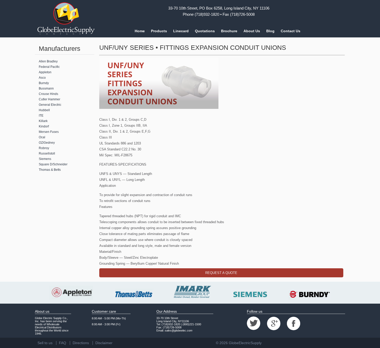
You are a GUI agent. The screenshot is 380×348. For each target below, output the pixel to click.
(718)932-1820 (207, 14)
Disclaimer (103, 343)
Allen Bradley (48, 61)
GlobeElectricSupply (245, 343)
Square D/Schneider (53, 164)
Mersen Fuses (49, 132)
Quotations (205, 31)
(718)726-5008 (242, 14)
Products (159, 31)
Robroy (44, 148)
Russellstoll (47, 153)
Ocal (42, 137)
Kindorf (44, 126)
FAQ (62, 343)
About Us (252, 31)
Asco (42, 77)
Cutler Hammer (49, 99)
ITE (41, 115)
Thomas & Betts (50, 170)
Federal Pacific (49, 67)
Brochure (229, 31)
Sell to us (44, 343)
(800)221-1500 (192, 324)
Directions (81, 343)
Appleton (45, 72)
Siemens (45, 159)
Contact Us (290, 31)
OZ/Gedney (47, 142)
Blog (270, 31)
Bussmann (46, 88)
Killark (43, 121)
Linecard (181, 31)
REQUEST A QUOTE (221, 273)
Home (140, 31)
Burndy (44, 83)
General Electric (50, 105)
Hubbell (44, 110)
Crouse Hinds (48, 94)
